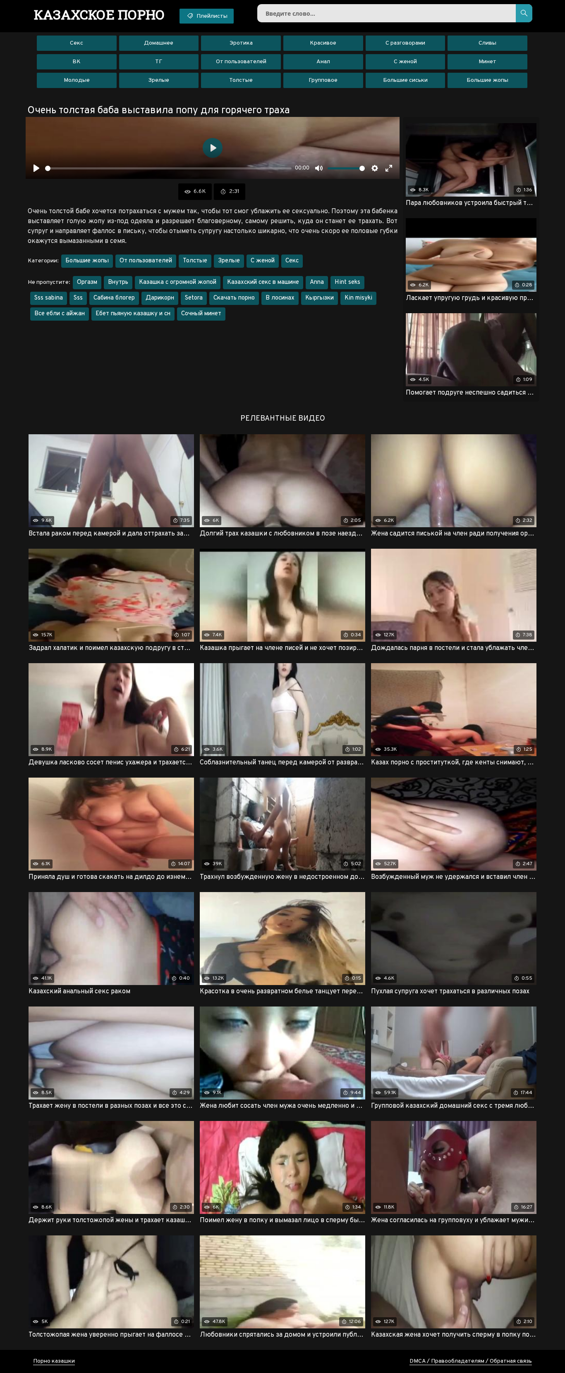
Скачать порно (234, 298)
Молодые (77, 80)
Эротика (241, 43)
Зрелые (158, 80)
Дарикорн (160, 298)
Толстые (241, 80)
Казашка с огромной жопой (177, 282)
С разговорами (405, 43)
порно (99, 14)
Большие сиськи (405, 80)
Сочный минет (201, 314)
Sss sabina (48, 298)
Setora (194, 298)
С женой (405, 61)
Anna (317, 282)
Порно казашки (54, 1361)
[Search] (524, 13)
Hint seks (347, 282)
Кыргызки (319, 298)
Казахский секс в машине (263, 282)
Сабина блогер (114, 298)
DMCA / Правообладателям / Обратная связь (470, 1361)
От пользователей (241, 61)
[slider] (168, 168)
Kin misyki (358, 298)
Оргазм (87, 282)
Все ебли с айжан (59, 314)
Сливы (487, 43)
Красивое (323, 43)
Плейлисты (211, 16)
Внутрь (118, 282)
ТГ (158, 61)
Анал (323, 61)
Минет (487, 61)
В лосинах (280, 298)
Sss (78, 298)
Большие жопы (487, 80)
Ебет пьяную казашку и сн (133, 314)
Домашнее (158, 43)
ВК (76, 61)
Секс (76, 43)
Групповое (323, 80)
